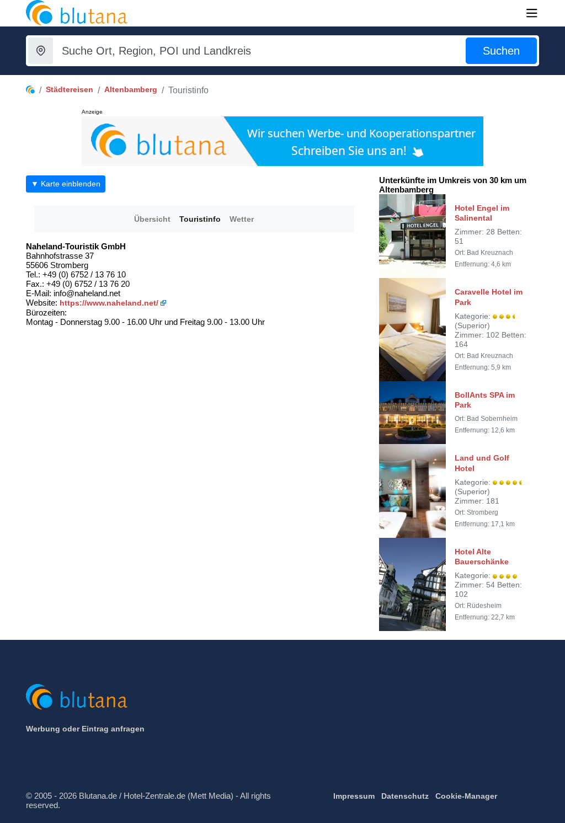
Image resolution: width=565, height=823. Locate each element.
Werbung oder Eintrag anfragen (85, 728)
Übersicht (152, 219)
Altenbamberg (130, 89)
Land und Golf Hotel (482, 462)
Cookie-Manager (466, 796)
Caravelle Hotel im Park (489, 296)
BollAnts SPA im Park (485, 400)
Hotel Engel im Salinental (482, 213)
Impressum (354, 796)
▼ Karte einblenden (65, 183)
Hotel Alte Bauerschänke (482, 556)
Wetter (242, 219)
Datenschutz (405, 796)
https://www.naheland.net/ (109, 302)
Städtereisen (69, 89)
